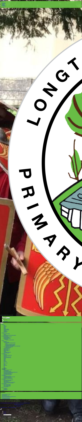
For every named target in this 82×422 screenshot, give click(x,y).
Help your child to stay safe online (8, 379)
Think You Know (6, 381)
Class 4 (5, 328)
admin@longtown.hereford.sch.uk (18, 404)
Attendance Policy (6, 370)
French (5, 364)
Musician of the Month (7, 349)
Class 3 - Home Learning (7, 385)
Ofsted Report (6, 331)
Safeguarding (4, 375)
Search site (1, 414)
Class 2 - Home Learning (7, 384)
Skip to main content (3, 0)
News (3, 387)
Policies (5, 334)
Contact (3, 390)
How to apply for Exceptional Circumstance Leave (9, 396)
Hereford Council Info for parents (6, 397)
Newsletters (5, 389)
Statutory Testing (6, 350)
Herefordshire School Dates (7, 373)
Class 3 (5, 327)
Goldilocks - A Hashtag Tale (7, 377)
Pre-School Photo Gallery (7, 338)
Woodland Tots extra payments (9, 339)
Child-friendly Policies (7, 333)
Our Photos (5, 388)
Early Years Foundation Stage (8, 355)
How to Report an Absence (7, 371)
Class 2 (5, 326)
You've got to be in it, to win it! (8, 369)
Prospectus (3, 5)
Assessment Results (6, 329)
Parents (3, 340)
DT (4, 363)
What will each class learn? (7, 357)
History (5, 360)
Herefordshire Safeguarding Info (8, 378)
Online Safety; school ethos (7, 380)
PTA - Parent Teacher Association (8, 346)
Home (3, 324)
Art (4, 366)
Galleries (3, 4)
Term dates (5, 341)
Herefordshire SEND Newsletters (10, 345)
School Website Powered (3, 407)
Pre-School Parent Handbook (8, 336)
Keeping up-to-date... (8, 347)
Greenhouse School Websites (12, 407)
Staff (4, 325)
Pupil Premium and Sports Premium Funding (10, 335)
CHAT (6, 343)
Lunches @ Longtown (7, 348)
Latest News (3, 3)
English (5, 358)
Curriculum (3, 353)
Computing (5, 368)
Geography (5, 361)
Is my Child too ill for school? (8, 374)
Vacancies (5, 330)
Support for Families (6, 337)
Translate (8, 318)
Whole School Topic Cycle (7, 356)
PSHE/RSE (5, 365)
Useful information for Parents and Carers (9, 376)
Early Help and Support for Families (10, 344)
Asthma (5, 351)
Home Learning (4, 383)
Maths (4, 359)
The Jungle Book (6, 386)
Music (4, 367)
